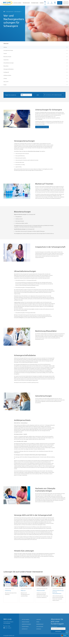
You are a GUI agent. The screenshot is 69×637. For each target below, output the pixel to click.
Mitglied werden (59, 3)
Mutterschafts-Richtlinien (42, 126)
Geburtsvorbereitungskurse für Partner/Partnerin (58, 589)
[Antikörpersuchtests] (32, 420)
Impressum (38, 628)
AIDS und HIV (6, 81)
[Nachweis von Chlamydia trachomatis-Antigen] (53, 491)
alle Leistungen (17, 11)
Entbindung (11, 589)
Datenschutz (25, 628)
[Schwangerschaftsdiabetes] (37, 355)
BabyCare (26, 589)
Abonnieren (58, 631)
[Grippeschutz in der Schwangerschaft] (37, 249)
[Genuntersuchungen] (53, 396)
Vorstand (38, 619)
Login (55, 3)
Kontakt (65, 2)
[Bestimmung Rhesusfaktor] (58, 331)
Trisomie (5, 53)
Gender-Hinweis (25, 626)
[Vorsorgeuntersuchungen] (36, 141)
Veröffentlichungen (26, 624)
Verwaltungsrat (25, 621)
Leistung (5, 47)
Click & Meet (45, 3)
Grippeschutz (6, 59)
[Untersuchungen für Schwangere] (63, 109)
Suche (48, 3)
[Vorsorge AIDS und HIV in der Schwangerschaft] (53, 515)
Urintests (5, 78)
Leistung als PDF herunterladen (54, 94)
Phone (52, 3)
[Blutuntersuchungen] (32, 211)
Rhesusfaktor (6, 65)
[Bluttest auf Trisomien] (55, 184)
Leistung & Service (9, 11)
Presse (37, 621)
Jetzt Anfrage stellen (27, 94)
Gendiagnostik (6, 72)
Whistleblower (39, 626)
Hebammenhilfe (42, 589)
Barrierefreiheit (39, 624)
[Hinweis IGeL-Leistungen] (35, 550)
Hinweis (5, 84)
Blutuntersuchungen (7, 56)
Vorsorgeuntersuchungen (8, 50)
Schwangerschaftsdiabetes (9, 69)
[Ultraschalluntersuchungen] (37, 271)
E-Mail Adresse (54, 626)
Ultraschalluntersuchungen (9, 62)
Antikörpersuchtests (7, 75)
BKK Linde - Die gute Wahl (7, 3)
